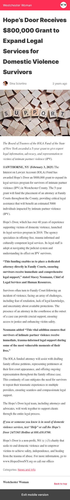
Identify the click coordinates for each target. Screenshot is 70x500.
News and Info (26, 469)
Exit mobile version (35, 494)
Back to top (60, 483)
